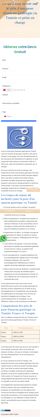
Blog (13, 28)
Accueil (7, 28)
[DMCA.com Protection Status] (20, 410)
